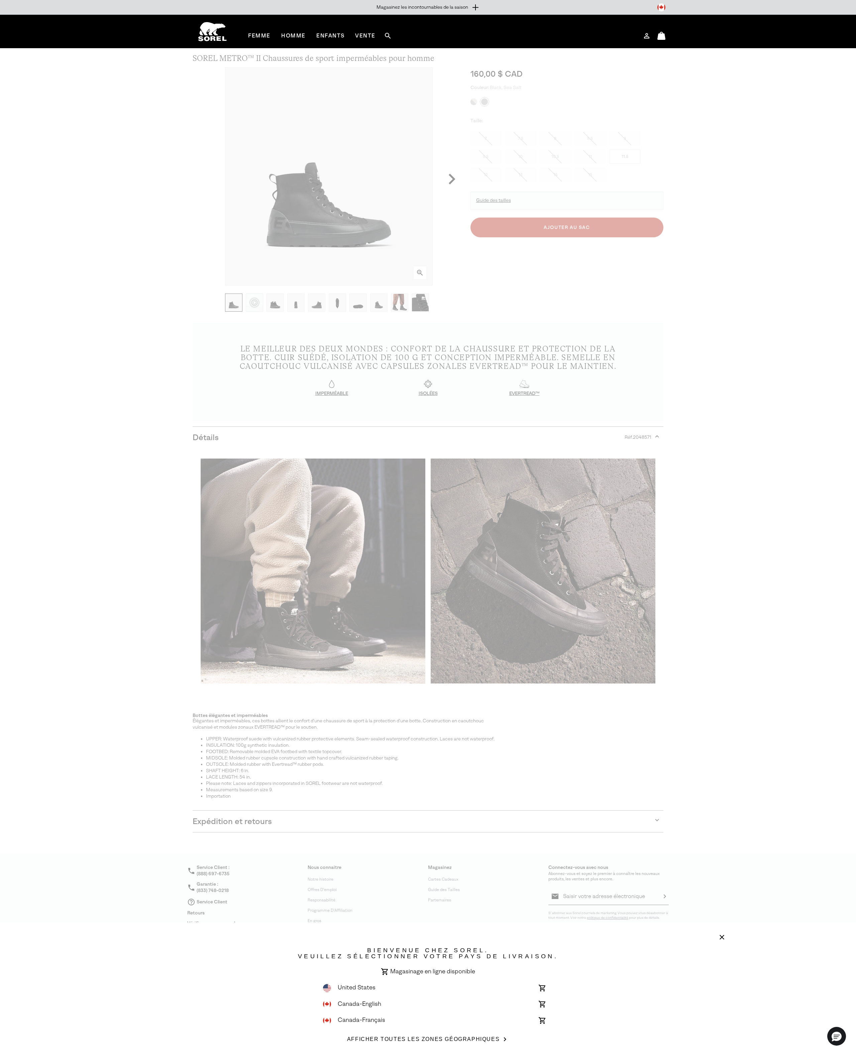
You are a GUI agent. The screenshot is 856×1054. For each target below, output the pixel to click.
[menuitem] (259, 35)
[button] (836, 1036)
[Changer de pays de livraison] (661, 7)
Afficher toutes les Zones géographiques (423, 1039)
